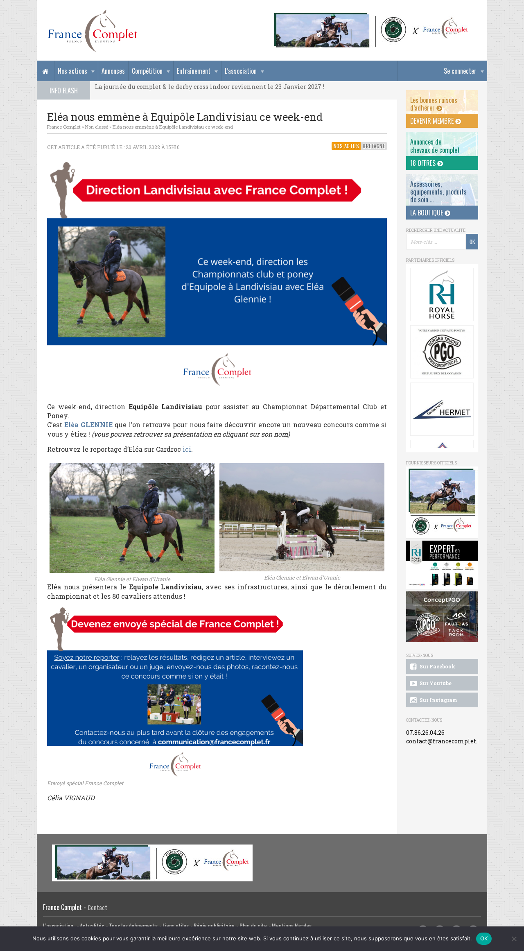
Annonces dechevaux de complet (435, 145)
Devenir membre (432, 121)
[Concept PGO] (442, 351)
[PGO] (442, 617)
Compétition (147, 71)
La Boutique (427, 212)
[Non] (514, 939)
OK (484, 938)
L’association (241, 71)
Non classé (96, 127)
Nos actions (72, 71)
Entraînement (193, 71)
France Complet (64, 127)
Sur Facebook (436, 666)
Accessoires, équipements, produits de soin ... (438, 191)
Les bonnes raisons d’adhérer (433, 104)
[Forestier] (371, 16)
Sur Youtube (435, 683)
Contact (97, 907)
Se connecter (460, 71)
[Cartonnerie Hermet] (442, 409)
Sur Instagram (437, 700)
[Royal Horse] (442, 294)
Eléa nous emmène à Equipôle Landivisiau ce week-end (173, 127)
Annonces (113, 71)
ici (187, 449)
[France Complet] (92, 31)
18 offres (423, 163)
